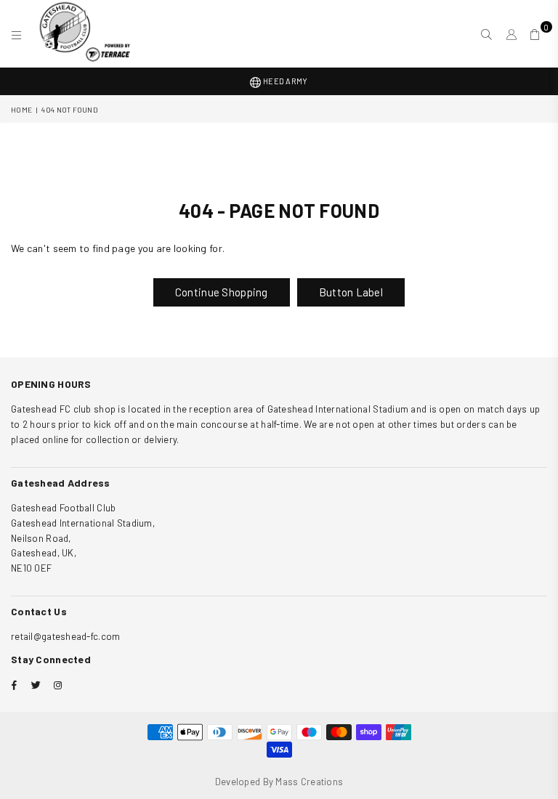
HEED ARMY (284, 81)
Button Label (351, 292)
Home (21, 109)
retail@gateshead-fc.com (65, 636)
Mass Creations (309, 781)
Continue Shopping (221, 292)
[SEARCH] (486, 34)
